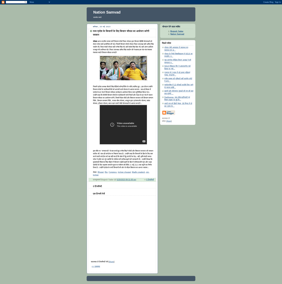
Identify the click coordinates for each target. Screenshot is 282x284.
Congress (113, 172)
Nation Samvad (107, 12)
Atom (111, 262)
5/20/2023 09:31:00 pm (126, 180)
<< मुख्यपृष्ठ (96, 266)
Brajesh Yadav (176, 31)
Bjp (106, 172)
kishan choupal (124, 172)
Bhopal (101, 172)
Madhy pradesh (138, 172)
